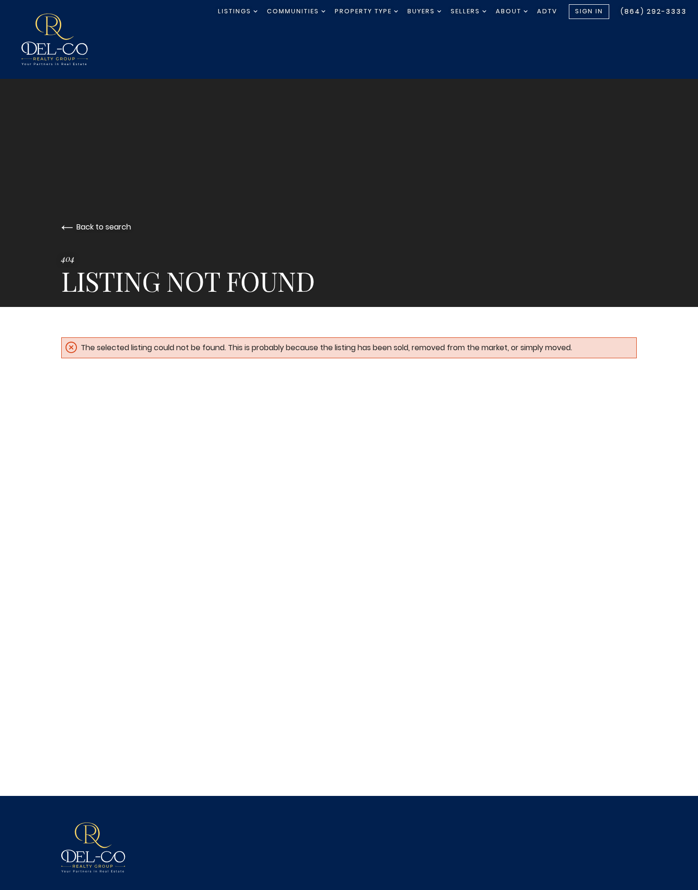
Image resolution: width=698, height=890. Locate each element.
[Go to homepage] (64, 39)
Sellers (466, 11)
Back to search (103, 226)
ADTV (547, 11)
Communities (294, 11)
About (510, 11)
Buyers (422, 11)
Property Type (364, 11)
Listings (236, 11)
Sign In (589, 11)
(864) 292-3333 (654, 11)
